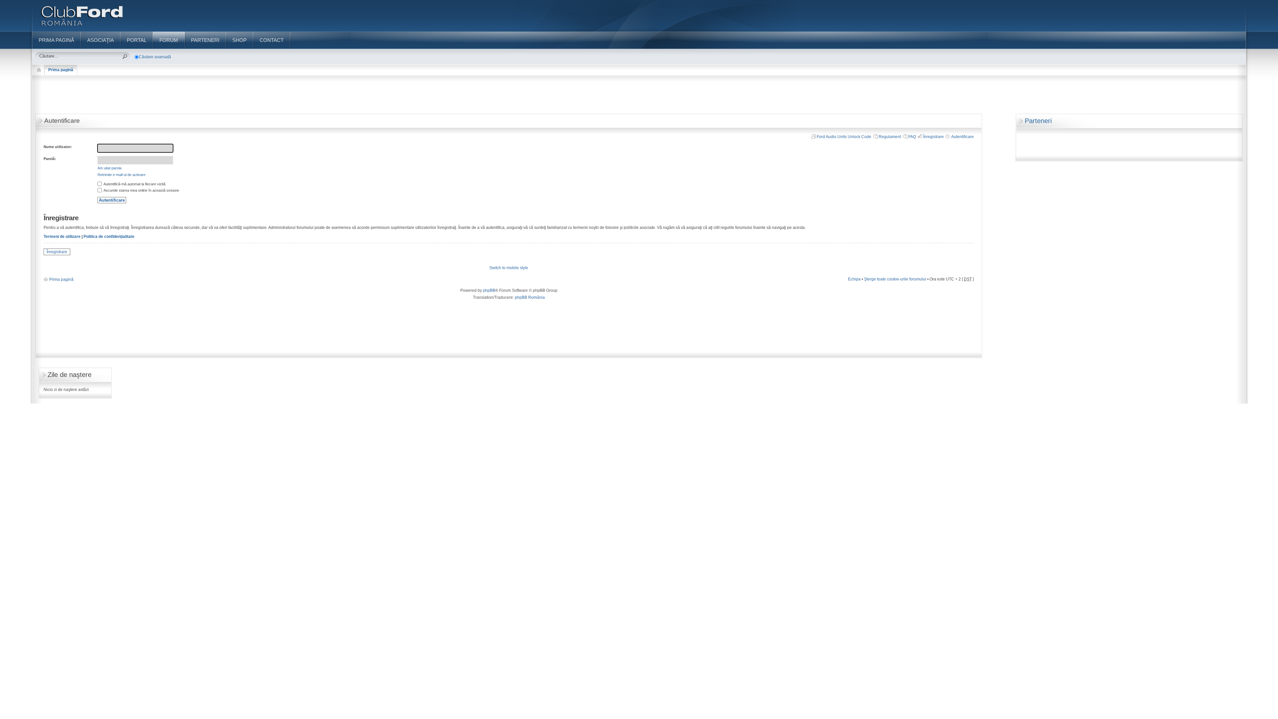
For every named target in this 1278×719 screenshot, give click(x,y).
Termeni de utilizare (62, 236)
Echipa (854, 279)
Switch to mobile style (508, 268)
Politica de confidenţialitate (109, 236)
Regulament (890, 136)
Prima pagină (60, 70)
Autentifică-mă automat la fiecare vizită (134, 184)
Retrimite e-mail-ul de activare (121, 175)
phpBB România (530, 297)
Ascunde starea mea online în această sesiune (141, 190)
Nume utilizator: (58, 147)
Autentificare (962, 136)
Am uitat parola (109, 168)
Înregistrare (933, 136)
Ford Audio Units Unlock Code (844, 136)
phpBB (489, 290)
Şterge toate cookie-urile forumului (895, 279)
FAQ (912, 136)
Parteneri (1038, 120)
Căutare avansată (155, 57)
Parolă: (50, 159)
